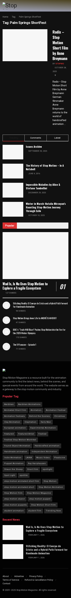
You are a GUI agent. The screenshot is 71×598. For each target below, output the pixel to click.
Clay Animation (12, 422)
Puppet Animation (14, 463)
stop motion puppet (39, 499)
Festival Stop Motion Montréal (20, 440)
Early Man (46, 422)
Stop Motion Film (13, 493)
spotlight (47, 469)
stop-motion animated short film (21, 481)
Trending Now (53, 511)
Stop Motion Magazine (39, 493)
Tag (13, 17)
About (6, 576)
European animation (15, 428)
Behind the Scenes (39, 416)
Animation (36, 410)
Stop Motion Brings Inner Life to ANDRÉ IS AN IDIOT (35, 318)
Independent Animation (44, 451)
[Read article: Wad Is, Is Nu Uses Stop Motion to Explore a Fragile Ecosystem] (35, 255)
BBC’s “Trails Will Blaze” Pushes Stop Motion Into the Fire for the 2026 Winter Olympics (39, 331)
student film (34, 511)
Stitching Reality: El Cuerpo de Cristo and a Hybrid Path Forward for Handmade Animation (40, 304)
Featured (9, 434)
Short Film (32, 469)
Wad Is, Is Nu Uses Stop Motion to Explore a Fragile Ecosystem (25, 286)
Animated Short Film (15, 410)
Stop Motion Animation (51, 487)
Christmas (59, 416)
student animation (14, 511)
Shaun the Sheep (13, 469)
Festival (42, 434)
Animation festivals (14, 416)
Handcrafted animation (47, 446)
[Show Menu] (66, 6)
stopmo (59, 64)
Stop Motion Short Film (43, 505)
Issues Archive (34, 146)
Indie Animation (12, 457)
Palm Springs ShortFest (30, 17)
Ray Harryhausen (37, 463)
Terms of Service (11, 580)
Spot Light (9, 475)
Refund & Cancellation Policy (39, 580)
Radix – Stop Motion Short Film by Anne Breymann (60, 45)
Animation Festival (56, 410)
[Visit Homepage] (17, 5)
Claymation (30, 422)
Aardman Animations (29, 404)
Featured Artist (26, 434)
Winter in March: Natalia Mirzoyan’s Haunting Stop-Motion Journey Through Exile (46, 207)
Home (5, 17)
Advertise (19, 576)
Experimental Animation (43, 428)
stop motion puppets (15, 505)
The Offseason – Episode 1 (24, 344)
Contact (6, 583)
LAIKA (29, 457)
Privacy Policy (36, 576)
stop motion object (14, 499)
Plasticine (59, 457)
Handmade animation (15, 451)
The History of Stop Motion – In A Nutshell (45, 167)
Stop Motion (50, 481)
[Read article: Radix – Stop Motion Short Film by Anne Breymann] (25, 45)
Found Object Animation (17, 446)
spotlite (24, 475)
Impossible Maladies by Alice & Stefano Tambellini (43, 186)
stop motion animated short (19, 487)
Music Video (43, 457)
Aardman (9, 404)
